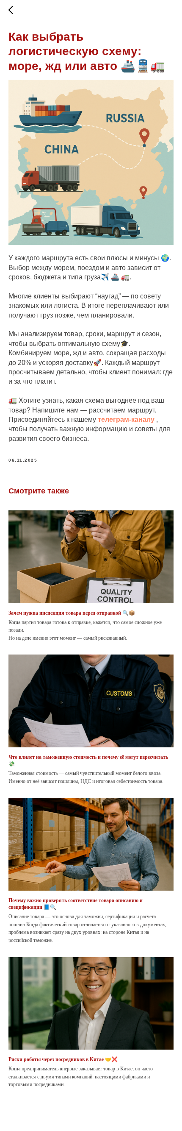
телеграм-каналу (126, 419)
